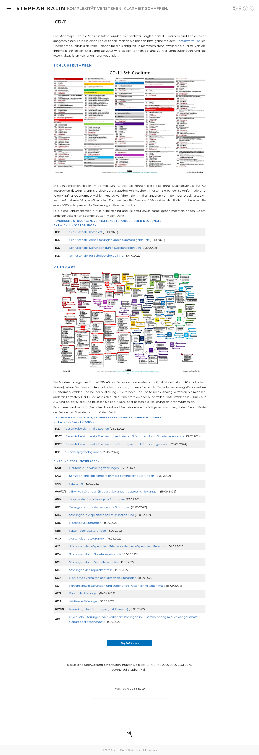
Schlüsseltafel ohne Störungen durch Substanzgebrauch (109, 240)
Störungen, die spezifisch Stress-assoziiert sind (101, 515)
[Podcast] (251, 8)
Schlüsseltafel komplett (85, 232)
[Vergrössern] (201, 72)
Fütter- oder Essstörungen (87, 530)
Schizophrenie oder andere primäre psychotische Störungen (111, 476)
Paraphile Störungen (83, 593)
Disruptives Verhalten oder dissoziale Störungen (103, 578)
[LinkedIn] (234, 8)
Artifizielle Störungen (84, 601)
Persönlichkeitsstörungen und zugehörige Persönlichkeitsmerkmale (117, 585)
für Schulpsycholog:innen (83, 452)
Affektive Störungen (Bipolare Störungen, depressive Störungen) (114, 491)
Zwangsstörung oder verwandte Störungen (99, 507)
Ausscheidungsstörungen (87, 538)
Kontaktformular (188, 41)
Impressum (151, 750)
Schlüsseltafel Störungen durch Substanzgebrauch (105, 247)
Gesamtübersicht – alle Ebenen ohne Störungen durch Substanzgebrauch (117, 444)
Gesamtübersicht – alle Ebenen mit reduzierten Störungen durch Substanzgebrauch (124, 436)
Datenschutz (135, 750)
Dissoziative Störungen (85, 523)
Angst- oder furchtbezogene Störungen (97, 499)
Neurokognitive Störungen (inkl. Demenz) (98, 609)
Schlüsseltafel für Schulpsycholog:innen (97, 255)
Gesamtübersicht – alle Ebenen (87, 428)
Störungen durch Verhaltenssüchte (94, 562)
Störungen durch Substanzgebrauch (95, 554)
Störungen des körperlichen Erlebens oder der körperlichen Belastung (118, 546)
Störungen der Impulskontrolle (91, 570)
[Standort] (245, 8)
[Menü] (8, 8)
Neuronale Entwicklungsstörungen (94, 468)
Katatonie (76, 483)
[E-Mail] (240, 8)
